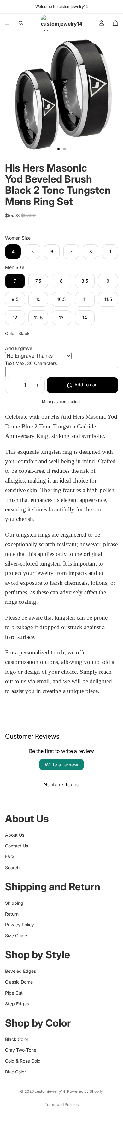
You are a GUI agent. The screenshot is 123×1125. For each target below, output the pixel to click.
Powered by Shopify (85, 1091)
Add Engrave (18, 348)
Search (12, 867)
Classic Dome (19, 981)
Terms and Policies (62, 1104)
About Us (14, 835)
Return (12, 913)
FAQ (9, 856)
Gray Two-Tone (20, 1050)
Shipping (14, 903)
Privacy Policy (19, 924)
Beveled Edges (20, 971)
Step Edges (17, 1003)
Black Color (16, 1039)
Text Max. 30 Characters (31, 363)
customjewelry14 (50, 1091)
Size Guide (16, 935)
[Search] (21, 23)
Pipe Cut (14, 993)
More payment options (61, 401)
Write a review (61, 764)
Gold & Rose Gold (23, 1061)
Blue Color (15, 1071)
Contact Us (16, 845)
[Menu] (7, 23)
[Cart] (115, 23)
